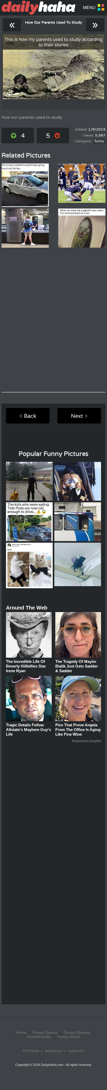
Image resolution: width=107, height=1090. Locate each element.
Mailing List (53, 1051)
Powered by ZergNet (86, 741)
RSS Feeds (31, 1051)
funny (99, 141)
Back (30, 416)
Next (77, 416)
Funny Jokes (68, 1037)
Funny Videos (45, 1032)
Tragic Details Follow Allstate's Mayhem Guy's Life (28, 729)
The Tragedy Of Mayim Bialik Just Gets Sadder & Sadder (76, 666)
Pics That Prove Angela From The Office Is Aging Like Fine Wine (78, 729)
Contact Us (76, 1051)
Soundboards (39, 1037)
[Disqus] (53, 320)
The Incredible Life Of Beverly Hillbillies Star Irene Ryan (26, 666)
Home (21, 1032)
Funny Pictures (77, 1032)
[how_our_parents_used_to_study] (53, 66)
